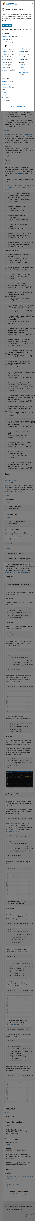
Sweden (20, 59)
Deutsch (22, 65)
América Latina (6, 36)
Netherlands (22, 49)
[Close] (32, 3)
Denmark (4, 51)
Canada (4, 39)
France (4, 62)
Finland (4, 59)
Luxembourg (5, 70)
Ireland (4, 65)
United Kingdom (23, 72)
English (22, 67)
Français (22, 70)
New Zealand (6, 87)
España (4, 57)
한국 (3, 100)
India (3, 84)
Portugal (21, 57)
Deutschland (5, 54)
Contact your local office (18, 106)
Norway (20, 51)
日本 (3, 97)
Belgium (4, 49)
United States (6, 42)
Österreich (21, 54)
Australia (4, 82)
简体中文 (6, 92)
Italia (3, 67)
